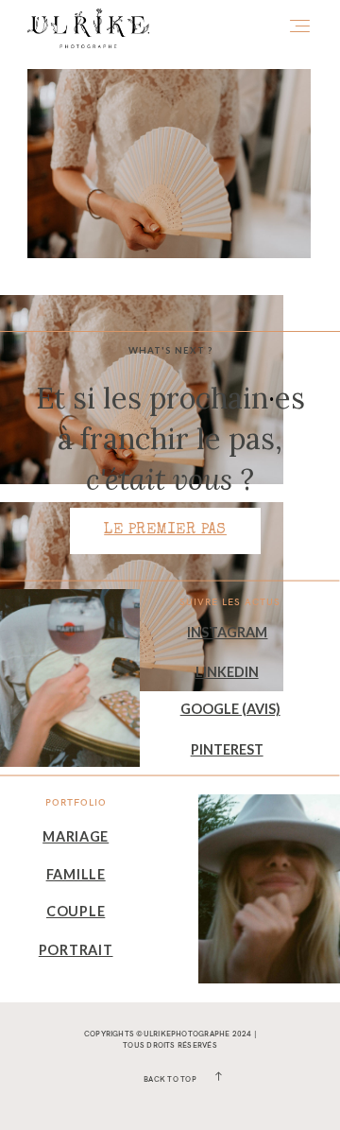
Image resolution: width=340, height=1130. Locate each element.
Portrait (76, 950)
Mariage (75, 836)
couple (75, 911)
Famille (76, 874)
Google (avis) (230, 709)
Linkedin (227, 672)
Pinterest (227, 749)
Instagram (227, 632)
